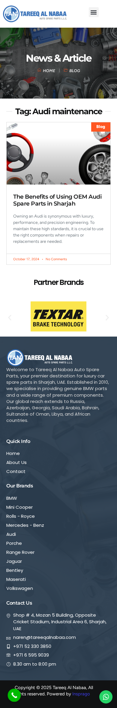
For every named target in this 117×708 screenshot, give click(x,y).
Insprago (81, 694)
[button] (94, 12)
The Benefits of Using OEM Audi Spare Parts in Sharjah (57, 200)
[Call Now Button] (14, 695)
